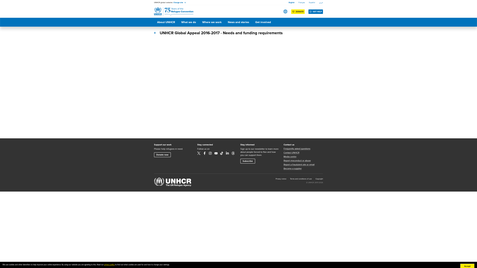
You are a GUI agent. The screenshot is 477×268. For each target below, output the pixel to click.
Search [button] (278, 11)
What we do (188, 22)
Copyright (319, 179)
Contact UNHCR (291, 152)
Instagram (210, 153)
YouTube (216, 153)
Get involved (263, 22)
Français (301, 2)
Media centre (290, 156)
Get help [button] (317, 11)
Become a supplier (293, 168)
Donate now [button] (162, 154)
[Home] (171, 11)
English (292, 2)
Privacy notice (281, 179)
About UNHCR (166, 22)
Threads (233, 153)
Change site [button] (178, 2)
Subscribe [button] (248, 161)
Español (312, 2)
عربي (321, 2)
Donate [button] (300, 11)
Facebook (204, 153)
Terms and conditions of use (301, 179)
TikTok (221, 153)
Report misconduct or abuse (297, 160)
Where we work (212, 22)
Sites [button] (285, 11)
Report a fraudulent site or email (299, 164)
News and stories (238, 22)
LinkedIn (227, 153)
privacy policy (109, 265)
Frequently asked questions (297, 148)
